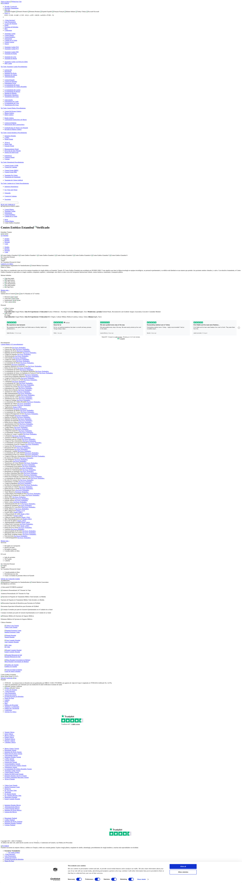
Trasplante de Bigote (11, 58)
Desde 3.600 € (25, 522)
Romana (37, 11)
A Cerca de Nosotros (11, 23)
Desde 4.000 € (18, 515)
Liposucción (8, 70)
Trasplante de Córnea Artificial (14, 180)
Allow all (183, 866)
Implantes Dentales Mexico (13, 805)
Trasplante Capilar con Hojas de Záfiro (16, 62)
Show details (141, 879)
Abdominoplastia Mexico (12, 807)
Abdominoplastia (10, 76)
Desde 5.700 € (25, 514)
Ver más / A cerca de (11, 6)
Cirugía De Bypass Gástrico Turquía (15, 765)
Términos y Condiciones (12, 706)
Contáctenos (8, 30)
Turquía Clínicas (9, 732)
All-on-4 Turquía (10, 779)
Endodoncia (8, 155)
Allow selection (183, 872)
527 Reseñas (4, 235)
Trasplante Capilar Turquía (12, 770)
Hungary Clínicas (10, 740)
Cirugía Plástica (9, 35)
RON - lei (39, 15)
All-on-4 (7, 142)
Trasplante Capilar (10, 33)
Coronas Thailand (10, 825)
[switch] (97, 879)
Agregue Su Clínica (10, 712)
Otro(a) (7, 44)
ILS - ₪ (28, 15)
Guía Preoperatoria (10, 22)
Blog (6, 29)
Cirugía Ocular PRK (11, 172)
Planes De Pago (9, 698)
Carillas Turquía (9, 759)
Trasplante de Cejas (10, 57)
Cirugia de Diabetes (10, 123)
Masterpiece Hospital (11, 797)
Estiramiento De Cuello (12, 101)
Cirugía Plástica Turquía (12, 772)
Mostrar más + (5, 290)
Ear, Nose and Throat (11, 190)
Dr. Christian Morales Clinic (13, 795)
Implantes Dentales (10, 136)
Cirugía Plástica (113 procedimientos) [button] (12, 344)
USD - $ (12, 15)
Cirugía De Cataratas (11, 167)
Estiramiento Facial (10, 83)
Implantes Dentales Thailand (13, 823)
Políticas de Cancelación (12, 708)
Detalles (7, 239)
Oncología (8, 199)
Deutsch (25, 11)
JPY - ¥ (33, 15)
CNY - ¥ (23, 15)
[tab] (121, 344)
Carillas (7, 137)
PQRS (6, 25)
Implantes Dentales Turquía (13, 757)
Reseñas (7, 240)
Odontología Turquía (11, 767)
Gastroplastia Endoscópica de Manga (16, 119)
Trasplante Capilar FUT (12, 49)
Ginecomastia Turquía (11, 755)
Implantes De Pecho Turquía (13, 752)
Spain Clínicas (9, 734)
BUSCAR (4, 204)
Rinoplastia (8, 71)
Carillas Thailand (10, 820)
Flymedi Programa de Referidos (14, 696)
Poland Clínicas (9, 737)
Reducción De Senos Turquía (13, 753)
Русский (96, 11)
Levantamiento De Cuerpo (12, 90)
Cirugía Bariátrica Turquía (12, 764)
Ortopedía (7, 193)
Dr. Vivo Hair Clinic (11, 790)
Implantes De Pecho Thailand (13, 821)
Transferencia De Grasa (12, 96)
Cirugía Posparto (10, 80)
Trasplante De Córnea (11, 175)
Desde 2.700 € (25, 517)
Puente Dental (9, 139)
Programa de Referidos (11, 27)
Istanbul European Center (12, 787)
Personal (7, 242)
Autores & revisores (10, 695)
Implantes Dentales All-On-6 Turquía (16, 776)
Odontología (8, 39)
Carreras (7, 700)
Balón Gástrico (9, 115)
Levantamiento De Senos (12, 85)
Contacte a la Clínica (7, 264)
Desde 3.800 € (18, 512)
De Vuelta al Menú (14, 852)
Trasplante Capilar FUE (12, 47)
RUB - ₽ (45, 15)
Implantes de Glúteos (11, 75)
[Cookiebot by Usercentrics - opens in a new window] (55, 879)
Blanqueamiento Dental (12, 149)
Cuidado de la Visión (11, 40)
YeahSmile (8, 792)
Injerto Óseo (8, 144)
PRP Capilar (8, 63)
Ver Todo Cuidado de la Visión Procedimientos (15, 183)
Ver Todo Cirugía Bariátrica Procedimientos (14, 132)
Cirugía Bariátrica (10, 37)
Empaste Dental (9, 146)
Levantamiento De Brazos (12, 91)
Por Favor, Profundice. (19, 347)
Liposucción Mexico (11, 812)
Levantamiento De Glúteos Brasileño (16, 86)
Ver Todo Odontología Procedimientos (12, 162)
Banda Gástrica (9, 118)
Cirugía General (9, 42)
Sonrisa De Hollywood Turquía (14, 774)
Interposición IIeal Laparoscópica (14, 124)
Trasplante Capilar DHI (12, 52)
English (13, 11)
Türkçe (83, 11)
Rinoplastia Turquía (10, 750)
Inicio (6, 219)
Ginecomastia (9, 100)
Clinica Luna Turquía (11, 785)
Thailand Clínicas (10, 739)
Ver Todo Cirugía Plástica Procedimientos (13, 108)
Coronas (7, 159)
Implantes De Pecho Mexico (13, 810)
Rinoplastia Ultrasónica (11, 95)
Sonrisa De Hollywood (11, 152)
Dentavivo (8, 789)
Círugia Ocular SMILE (11, 170)
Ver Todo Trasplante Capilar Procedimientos (14, 66)
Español (49, 11)
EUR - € (7, 13)
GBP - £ (18, 15)
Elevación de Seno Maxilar (13, 151)
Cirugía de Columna (11, 196)
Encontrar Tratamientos (11, 8)
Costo (6, 244)
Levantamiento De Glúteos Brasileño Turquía (18, 769)
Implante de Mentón (11, 93)
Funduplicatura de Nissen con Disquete (16, 128)
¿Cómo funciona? (10, 20)
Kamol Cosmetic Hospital (12, 799)
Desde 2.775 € (20, 510)
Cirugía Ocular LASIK (11, 165)
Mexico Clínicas (9, 735)
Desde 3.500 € (25, 526)
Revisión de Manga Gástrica (13, 129)
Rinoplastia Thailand (11, 818)
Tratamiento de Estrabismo (12, 177)
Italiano (72, 11)
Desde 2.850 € (21, 521)
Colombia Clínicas (10, 742)
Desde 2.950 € (27, 519)
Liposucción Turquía (11, 762)
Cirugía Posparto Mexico (12, 808)
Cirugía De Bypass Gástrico (13, 111)
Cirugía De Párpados (11, 81)
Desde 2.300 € (17, 407)
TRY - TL (51, 15)
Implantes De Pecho (11, 73)
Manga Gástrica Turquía (12, 748)
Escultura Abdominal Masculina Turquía (17, 777)
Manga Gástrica (9, 113)
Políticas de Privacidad (11, 705)
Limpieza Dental (9, 157)
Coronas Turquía (10, 760)
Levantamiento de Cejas (12, 103)
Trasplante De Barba (11, 53)
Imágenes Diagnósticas (11, 186)
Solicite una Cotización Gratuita (10, 579)
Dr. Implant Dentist (10, 794)
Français (61, 11)
